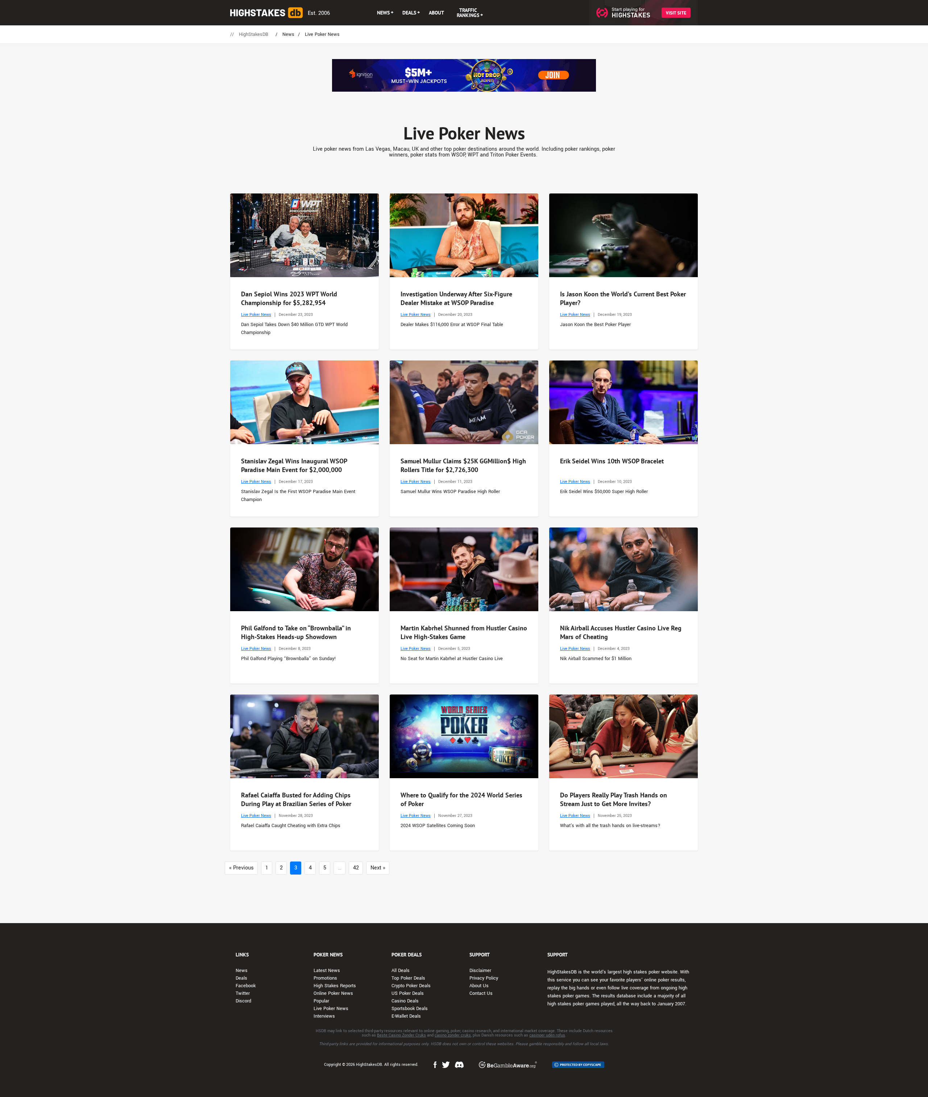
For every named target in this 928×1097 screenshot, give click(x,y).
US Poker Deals (408, 993)
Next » (377, 868)
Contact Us (481, 993)
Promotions (325, 978)
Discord (243, 1001)
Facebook (246, 985)
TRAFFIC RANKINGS (468, 13)
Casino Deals (405, 1001)
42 (356, 868)
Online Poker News (333, 993)
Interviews (324, 1016)
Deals (241, 978)
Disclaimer (480, 970)
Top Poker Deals (408, 978)
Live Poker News (256, 314)
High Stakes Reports (335, 985)
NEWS (383, 12)
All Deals (401, 970)
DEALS (409, 12)
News (242, 970)
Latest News (327, 970)
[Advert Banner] (464, 75)
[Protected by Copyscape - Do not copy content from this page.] (578, 1064)
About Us (479, 985)
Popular (321, 1001)
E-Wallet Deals (406, 1016)
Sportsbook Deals (410, 1008)
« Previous (241, 868)
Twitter (243, 993)
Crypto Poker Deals (411, 985)
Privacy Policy (483, 978)
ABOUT (436, 12)
